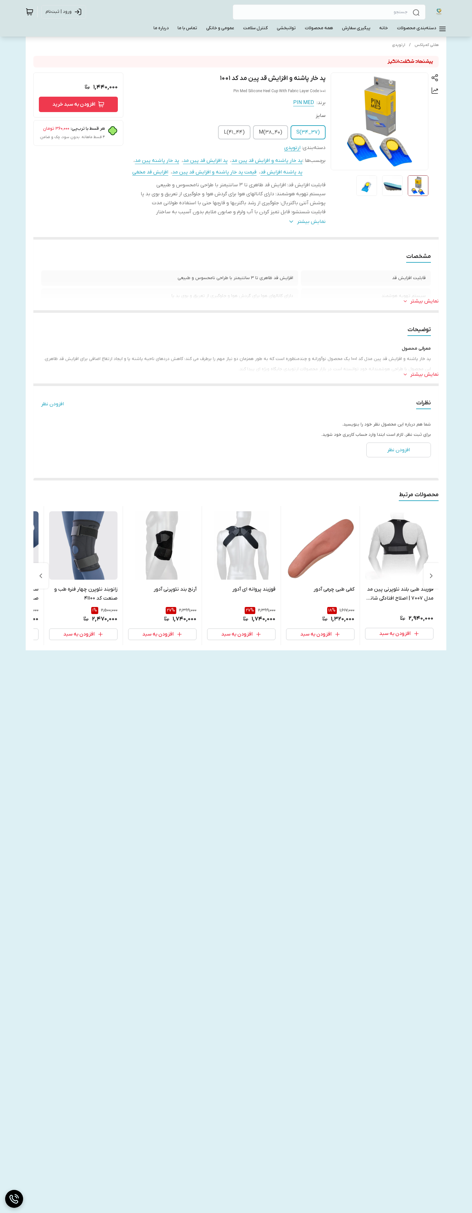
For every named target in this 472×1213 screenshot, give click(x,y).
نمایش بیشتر (424, 301)
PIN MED (303, 103)
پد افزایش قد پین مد (205, 160)
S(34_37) (308, 132)
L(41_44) (234, 132)
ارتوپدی (398, 45)
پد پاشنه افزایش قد (281, 172)
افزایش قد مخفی (150, 172)
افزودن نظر (52, 404)
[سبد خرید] (29, 12)
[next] (40, 576)
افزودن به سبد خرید (73, 104)
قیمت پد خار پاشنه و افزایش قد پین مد (214, 172)
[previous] (431, 576)
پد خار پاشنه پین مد (157, 160)
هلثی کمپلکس (427, 45)
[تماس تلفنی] (14, 1199)
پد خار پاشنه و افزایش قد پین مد (267, 160)
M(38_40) (270, 132)
